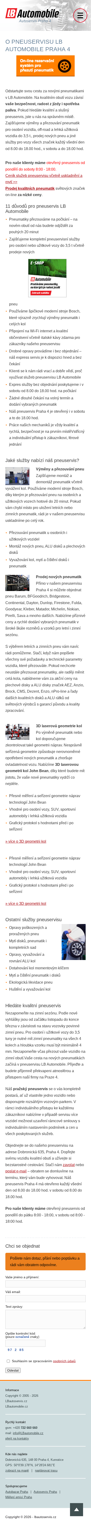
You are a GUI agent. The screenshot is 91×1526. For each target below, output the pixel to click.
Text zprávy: (14, 1306)
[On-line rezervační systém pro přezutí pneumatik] (45, 67)
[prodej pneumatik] (47, 278)
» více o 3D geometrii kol (25, 841)
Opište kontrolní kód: (22, 1335)
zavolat (69, 1165)
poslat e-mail (16, 1171)
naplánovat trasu (46, 1470)
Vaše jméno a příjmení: (22, 1277)
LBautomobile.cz (16, 1406)
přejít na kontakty (17, 1438)
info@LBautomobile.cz (28, 1433)
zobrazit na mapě (17, 1470)
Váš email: (13, 1292)
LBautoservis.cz (16, 1401)
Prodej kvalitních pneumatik (30, 188)
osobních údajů (64, 1361)
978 (14, 1350)
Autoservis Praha (45, 1492)
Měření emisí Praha (18, 1497)
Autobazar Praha (16, 1492)
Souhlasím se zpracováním (44, 1361)
